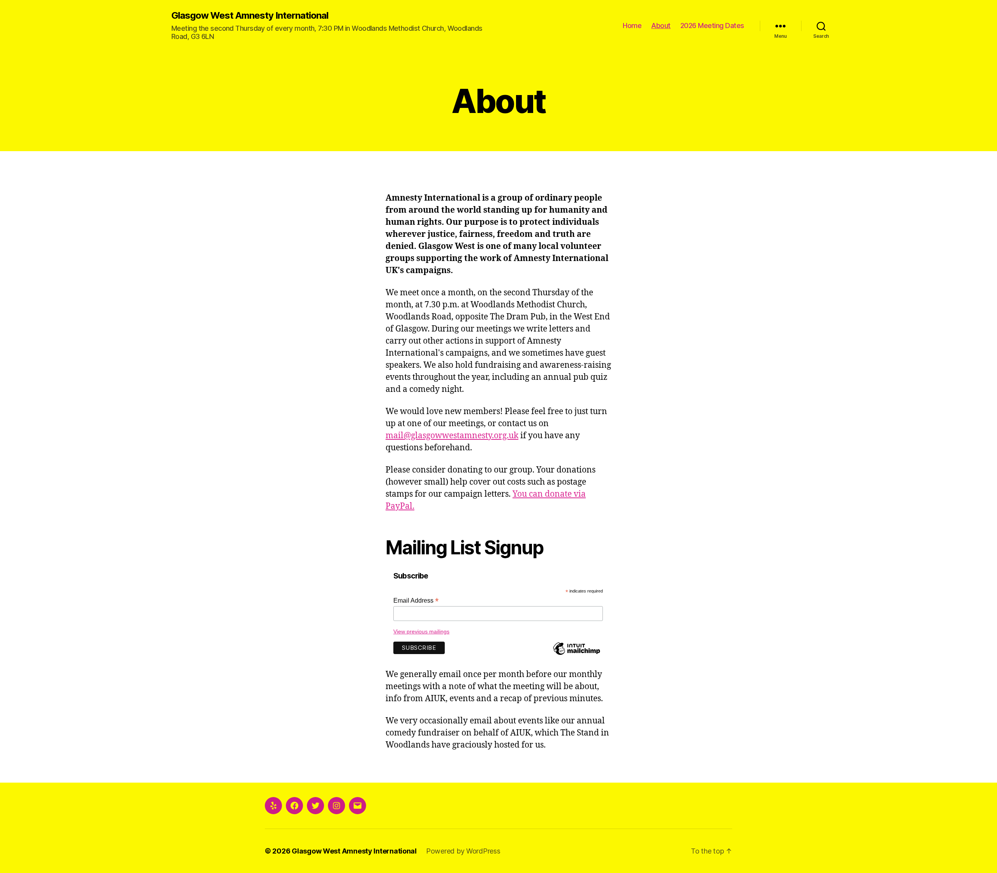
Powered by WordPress (463, 851)
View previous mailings (421, 631)
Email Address (416, 600)
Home (632, 25)
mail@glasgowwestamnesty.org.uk (452, 435)
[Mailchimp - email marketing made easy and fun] (576, 654)
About (661, 25)
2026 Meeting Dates (712, 25)
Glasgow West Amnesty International (249, 15)
